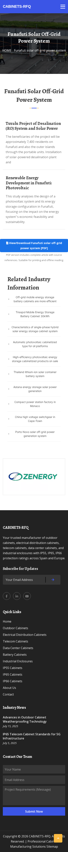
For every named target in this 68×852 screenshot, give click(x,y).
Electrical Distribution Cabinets (24, 635)
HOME (6, 50)
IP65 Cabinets (12, 674)
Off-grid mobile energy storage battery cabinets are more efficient (35, 299)
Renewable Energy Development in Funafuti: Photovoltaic (29, 182)
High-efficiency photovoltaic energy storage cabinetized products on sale (35, 359)
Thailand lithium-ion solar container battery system (35, 374)
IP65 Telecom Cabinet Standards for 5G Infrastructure (31, 736)
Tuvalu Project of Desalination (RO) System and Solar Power (33, 126)
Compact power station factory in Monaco (35, 404)
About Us (9, 688)
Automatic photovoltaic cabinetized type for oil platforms (35, 344)
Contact (8, 694)
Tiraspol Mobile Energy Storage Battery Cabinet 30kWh (35, 314)
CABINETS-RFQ (17, 6)
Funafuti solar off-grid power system (40, 50)
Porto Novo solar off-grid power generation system (35, 433)
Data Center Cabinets (18, 648)
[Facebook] (6, 596)
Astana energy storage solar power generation (35, 389)
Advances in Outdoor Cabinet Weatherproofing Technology (25, 719)
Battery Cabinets (15, 654)
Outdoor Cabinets (15, 628)
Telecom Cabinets (15, 641)
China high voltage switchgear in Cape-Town (35, 418)
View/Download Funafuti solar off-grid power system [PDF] (35, 245)
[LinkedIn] (17, 596)
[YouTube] (27, 596)
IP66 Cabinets (12, 681)
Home (7, 621)
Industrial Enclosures (18, 661)
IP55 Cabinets (12, 668)
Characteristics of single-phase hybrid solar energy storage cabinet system (35, 329)
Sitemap (52, 846)
